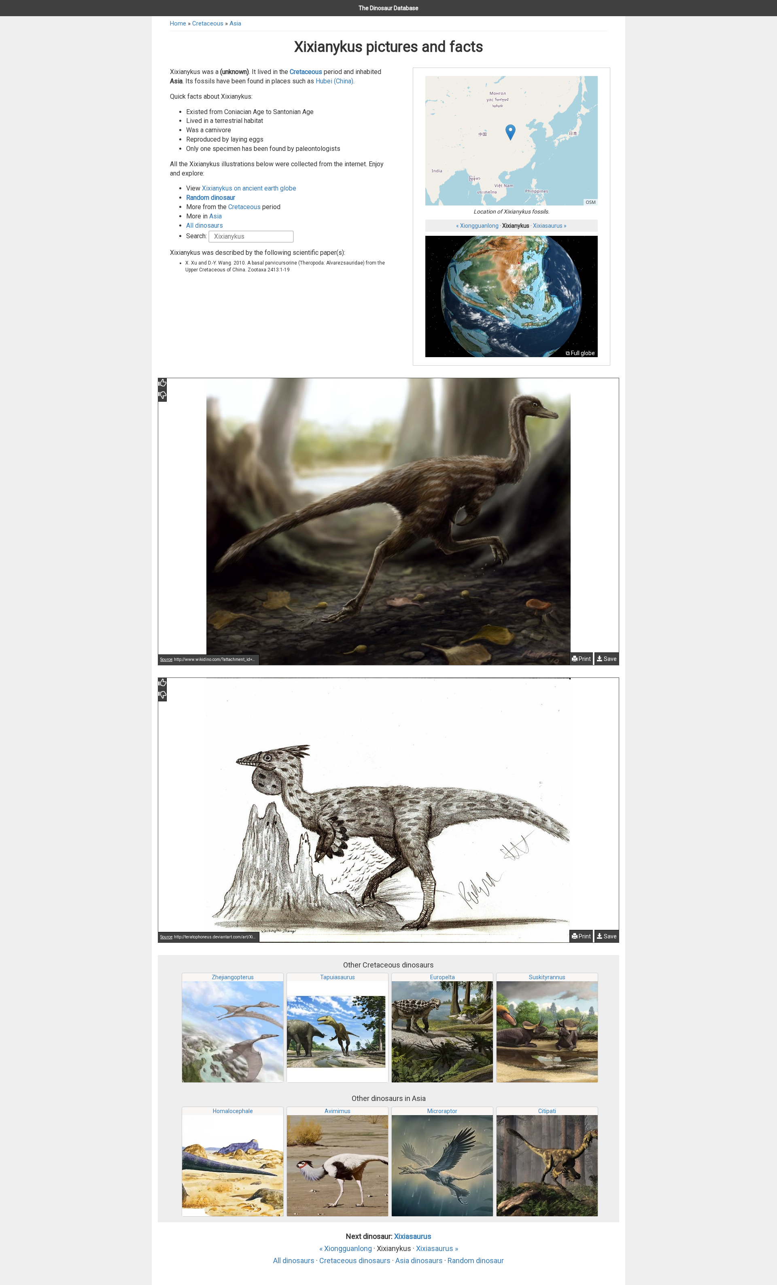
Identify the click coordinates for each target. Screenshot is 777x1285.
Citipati (547, 1111)
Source (166, 659)
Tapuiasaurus (337, 977)
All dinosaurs (204, 225)
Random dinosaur (210, 197)
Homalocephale (233, 1111)
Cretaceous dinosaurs (355, 1260)
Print (584, 659)
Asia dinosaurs (419, 1260)
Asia (235, 23)
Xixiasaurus (412, 1236)
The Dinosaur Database (388, 8)
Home (178, 23)
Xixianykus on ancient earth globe (249, 188)
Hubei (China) (334, 81)
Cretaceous (207, 23)
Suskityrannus (547, 977)
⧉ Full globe (580, 353)
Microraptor (442, 1111)
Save (610, 659)
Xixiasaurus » (550, 225)
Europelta (442, 977)
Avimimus (337, 1111)
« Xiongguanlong (477, 225)
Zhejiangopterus (233, 977)
